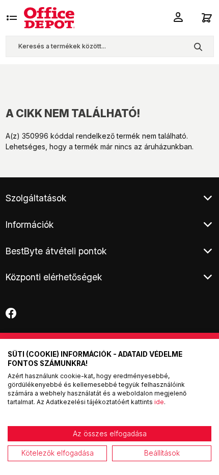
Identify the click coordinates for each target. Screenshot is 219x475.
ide (159, 402)
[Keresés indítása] (198, 46)
